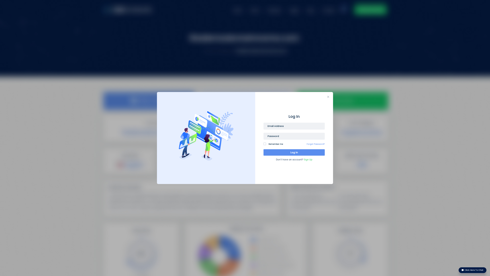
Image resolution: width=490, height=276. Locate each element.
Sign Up (308, 159)
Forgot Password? (316, 144)
